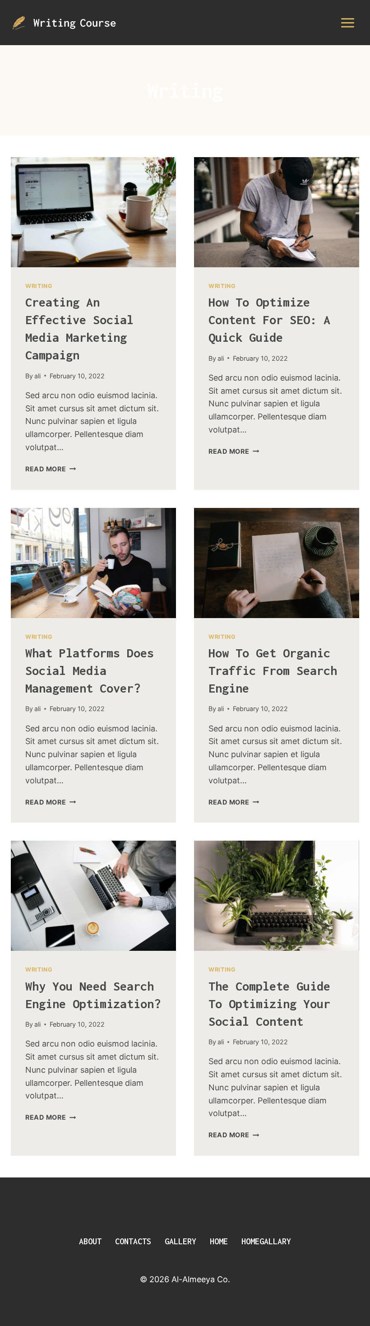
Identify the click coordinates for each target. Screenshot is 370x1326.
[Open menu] (347, 22)
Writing (38, 286)
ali (37, 376)
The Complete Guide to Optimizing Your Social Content (269, 1003)
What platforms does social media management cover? (89, 670)
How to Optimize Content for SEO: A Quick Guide (269, 319)
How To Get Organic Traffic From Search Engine (272, 670)
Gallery (180, 1241)
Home (219, 1241)
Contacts (133, 1241)
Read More (50, 469)
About (90, 1241)
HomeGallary (266, 1241)
